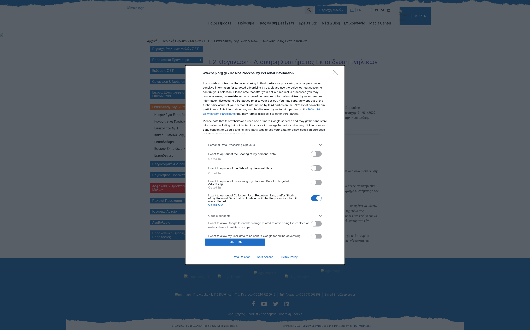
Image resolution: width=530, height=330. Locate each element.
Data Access (265, 256)
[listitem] (265, 144)
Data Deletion (242, 256)
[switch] (316, 154)
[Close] (337, 73)
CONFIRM (235, 242)
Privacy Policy (288, 256)
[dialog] (265, 164)
